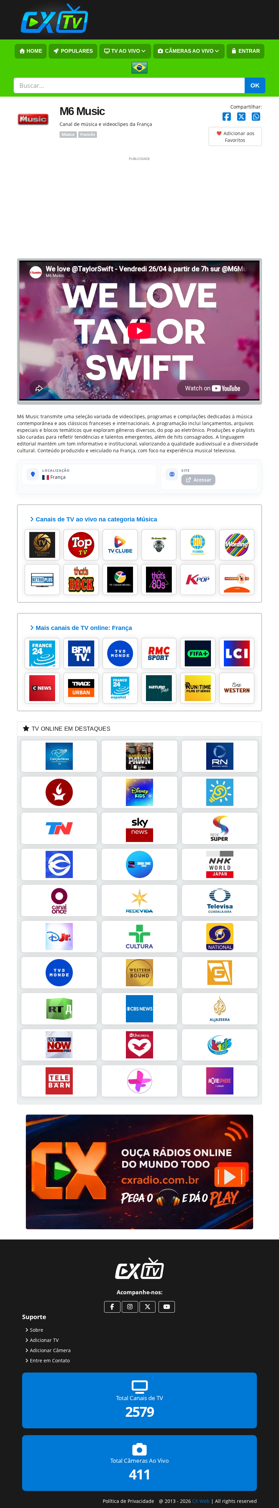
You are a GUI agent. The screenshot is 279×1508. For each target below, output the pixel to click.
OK (255, 85)
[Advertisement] (139, 207)
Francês (87, 134)
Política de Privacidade (128, 1501)
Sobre (36, 1330)
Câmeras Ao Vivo (189, 51)
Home (33, 51)
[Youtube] (167, 1307)
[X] (241, 117)
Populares (76, 51)
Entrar (248, 51)
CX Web (201, 1501)
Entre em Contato (50, 1360)
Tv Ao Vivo (125, 51)
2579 (139, 1411)
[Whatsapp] (256, 117)
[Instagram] (130, 1307)
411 (139, 1474)
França (57, 477)
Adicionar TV (44, 1340)
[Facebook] (227, 117)
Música (68, 134)
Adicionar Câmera (50, 1350)
